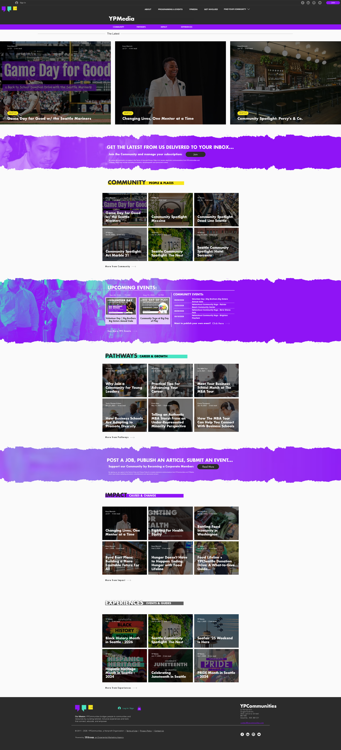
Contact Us (159, 731)
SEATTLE (13, 113)
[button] (146, 9)
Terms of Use (140, 160)
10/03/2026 (179, 305)
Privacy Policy (152, 160)
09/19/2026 (179, 316)
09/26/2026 (179, 300)
